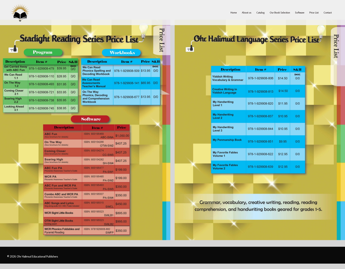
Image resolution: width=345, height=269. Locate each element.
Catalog (260, 12)
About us (246, 12)
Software (299, 12)
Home (234, 12)
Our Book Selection (280, 12)
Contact (328, 12)
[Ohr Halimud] (20, 12)
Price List (314, 12)
